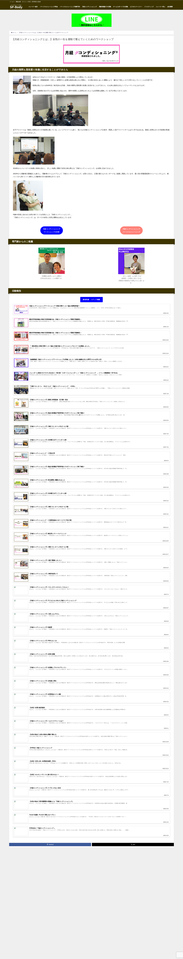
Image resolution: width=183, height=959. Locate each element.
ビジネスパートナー (136, 6)
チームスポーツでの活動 (120, 6)
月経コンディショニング (89, 6)
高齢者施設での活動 (105, 6)
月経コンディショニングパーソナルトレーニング (131, 230)
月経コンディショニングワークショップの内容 (51, 230)
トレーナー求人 (160, 6)
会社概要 (170, 6)
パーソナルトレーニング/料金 (49, 6)
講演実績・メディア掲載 (91, 299)
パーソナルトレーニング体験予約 (70, 6)
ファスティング (149, 6)
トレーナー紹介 (33, 6)
